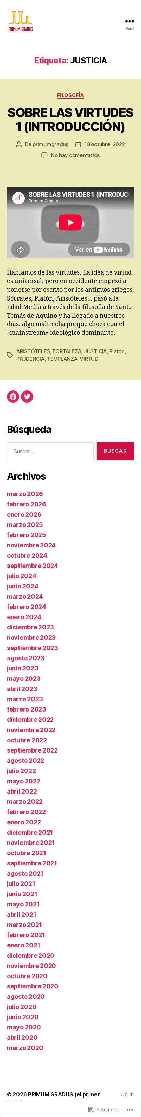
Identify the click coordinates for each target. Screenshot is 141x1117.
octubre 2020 (27, 976)
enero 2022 (24, 822)
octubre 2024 (27, 555)
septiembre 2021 (32, 863)
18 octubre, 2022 (105, 144)
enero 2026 (24, 514)
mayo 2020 (24, 1027)
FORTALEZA (67, 351)
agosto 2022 (25, 760)
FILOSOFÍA (70, 95)
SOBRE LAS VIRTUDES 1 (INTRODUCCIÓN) (70, 119)
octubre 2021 (26, 852)
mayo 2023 (24, 678)
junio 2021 (22, 893)
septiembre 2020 (33, 986)
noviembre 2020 (31, 965)
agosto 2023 (25, 658)
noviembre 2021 (31, 842)
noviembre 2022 (31, 729)
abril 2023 (22, 688)
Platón (116, 351)
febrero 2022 (26, 811)
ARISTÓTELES (33, 351)
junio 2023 (22, 668)
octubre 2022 (27, 740)
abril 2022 (22, 791)
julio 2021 (21, 883)
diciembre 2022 (30, 719)
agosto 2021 (25, 873)
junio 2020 (22, 1017)
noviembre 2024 (31, 545)
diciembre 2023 (30, 627)
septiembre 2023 (32, 647)
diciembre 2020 (30, 955)
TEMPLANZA (62, 359)
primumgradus (50, 144)
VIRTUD (89, 359)
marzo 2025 (25, 524)
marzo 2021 (24, 924)
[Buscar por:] (49, 452)
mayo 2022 (23, 781)
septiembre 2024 (32, 565)
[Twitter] (27, 396)
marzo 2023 (25, 699)
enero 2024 (24, 617)
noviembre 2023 (31, 637)
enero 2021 (23, 945)
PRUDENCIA (30, 359)
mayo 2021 (23, 904)
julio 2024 (21, 576)
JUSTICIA (95, 351)
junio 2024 (22, 586)
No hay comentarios (75, 155)
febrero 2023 (26, 709)
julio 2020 (21, 1006)
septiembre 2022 (32, 750)
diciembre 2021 (30, 832)
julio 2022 (21, 770)
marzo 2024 (25, 596)
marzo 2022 (24, 801)
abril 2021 (21, 914)
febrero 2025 (26, 534)
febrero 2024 (26, 606)
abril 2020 (22, 1037)
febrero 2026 (26, 504)
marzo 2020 (25, 1047)
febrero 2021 (26, 935)
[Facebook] (13, 396)
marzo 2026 (25, 493)
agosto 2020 (26, 996)
